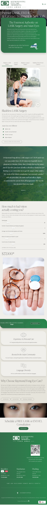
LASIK (12, 483)
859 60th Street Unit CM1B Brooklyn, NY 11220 (5, 473)
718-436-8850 (4, 477)
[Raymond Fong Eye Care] (23, 441)
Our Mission (5, 399)
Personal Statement (27, 399)
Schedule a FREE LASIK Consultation (12, 141)
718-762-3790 (35, 477)
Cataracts (25, 483)
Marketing (23, 501)
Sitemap (37, 497)
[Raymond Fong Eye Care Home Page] (13, 4)
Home (8, 483)
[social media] (2, 471)
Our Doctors (16, 399)
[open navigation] (45, 4)
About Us (31, 483)
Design (19, 501)
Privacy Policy (19, 497)
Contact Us (37, 483)
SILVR (27, 501)
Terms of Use (24, 497)
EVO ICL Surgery (18, 483)
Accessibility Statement (31, 497)
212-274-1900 (20, 477)
